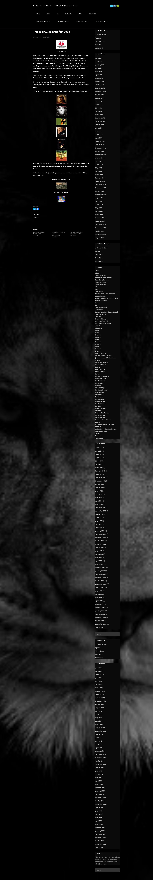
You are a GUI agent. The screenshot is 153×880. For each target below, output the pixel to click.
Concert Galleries (101, 300)
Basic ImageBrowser (102, 280)
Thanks (97, 433)
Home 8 (98, 349)
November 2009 (100, 148)
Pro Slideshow (100, 401)
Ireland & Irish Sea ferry (103, 355)
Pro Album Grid (100, 378)
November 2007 (100, 228)
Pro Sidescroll (100, 399)
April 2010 (98, 138)
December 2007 (100, 224)
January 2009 (100, 181)
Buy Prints (99, 291)
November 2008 (100, 188)
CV (96, 305)
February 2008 (100, 218)
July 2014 (98, 101)
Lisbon (97, 360)
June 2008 (99, 204)
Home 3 (98, 337)
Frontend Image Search (103, 323)
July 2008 (98, 201)
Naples (97, 367)
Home (97, 330)
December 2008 (100, 184)
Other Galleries (100, 371)
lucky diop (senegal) (102, 362)
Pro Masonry (99, 394)
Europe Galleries (101, 319)
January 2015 (99, 85)
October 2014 (99, 95)
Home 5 (98, 342)
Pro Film (98, 385)
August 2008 (99, 198)
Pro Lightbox (99, 392)
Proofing (98, 410)
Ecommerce (99, 310)
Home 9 (98, 351)
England (98, 316)
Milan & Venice (100, 365)
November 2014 (100, 91)
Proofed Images (100, 408)
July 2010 (98, 131)
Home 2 (97, 335)
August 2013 (99, 124)
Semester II (99, 48)
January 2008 (100, 221)
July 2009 (98, 161)
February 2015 (100, 81)
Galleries (98, 326)
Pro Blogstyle (99, 383)
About (97, 271)
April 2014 (98, 111)
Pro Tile (98, 406)
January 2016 (99, 65)
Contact (97, 303)
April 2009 (99, 171)
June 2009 (99, 164)
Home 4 (98, 339)
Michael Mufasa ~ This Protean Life (55, 6)
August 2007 (99, 238)
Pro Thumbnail (100, 404)
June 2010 (98, 134)
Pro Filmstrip (99, 387)
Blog (96, 287)
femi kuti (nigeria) (101, 321)
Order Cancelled (100, 369)
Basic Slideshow (100, 282)
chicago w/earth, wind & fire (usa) (106, 298)
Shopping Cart (100, 415)
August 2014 (99, 98)
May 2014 (98, 108)
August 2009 (99, 158)
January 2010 (100, 141)
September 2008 (101, 194)
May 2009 (98, 168)
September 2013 (100, 121)
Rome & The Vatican (102, 413)
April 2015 (98, 75)
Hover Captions (100, 353)
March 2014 (99, 115)
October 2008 (100, 191)
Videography (99, 438)
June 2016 (98, 61)
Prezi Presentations (102, 376)
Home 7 (97, 346)
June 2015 (98, 68)
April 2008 (99, 211)
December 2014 (100, 88)
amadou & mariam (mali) (103, 277)
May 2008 (98, 208)
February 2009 (100, 178)
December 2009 (100, 144)
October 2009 (99, 151)
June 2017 (98, 58)
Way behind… (99, 41)
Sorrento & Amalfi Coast (103, 420)
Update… (98, 38)
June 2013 (98, 128)
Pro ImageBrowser (101, 390)
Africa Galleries (100, 275)
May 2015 (98, 71)
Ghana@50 (99, 328)
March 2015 (99, 78)
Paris (97, 374)
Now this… (98, 44)
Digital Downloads (101, 307)
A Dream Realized (101, 35)
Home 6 (98, 344)
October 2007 (99, 231)
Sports (97, 422)
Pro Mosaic (99, 397)
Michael (37, 37)
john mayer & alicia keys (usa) (105, 358)
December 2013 (100, 118)
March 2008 (99, 214)
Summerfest (61, 51)
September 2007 (100, 234)
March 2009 (99, 174)
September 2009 (101, 154)
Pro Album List (100, 381)
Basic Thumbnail (101, 284)
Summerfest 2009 (39, 232)
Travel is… (98, 436)
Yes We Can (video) (76, 232)
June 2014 (98, 105)
